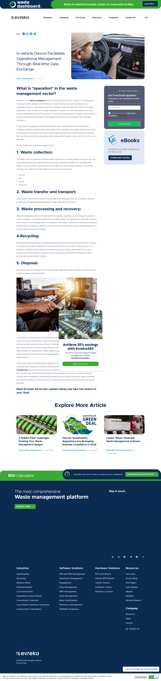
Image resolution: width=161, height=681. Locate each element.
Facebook (143, 557)
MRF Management (68, 592)
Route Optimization (24, 78)
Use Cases (80, 18)
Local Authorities (25, 592)
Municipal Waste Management (119, 450)
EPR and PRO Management (72, 574)
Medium (119, 557)
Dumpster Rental (24, 587)
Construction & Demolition (29, 609)
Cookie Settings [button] (140, 677)
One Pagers (131, 583)
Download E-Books (120, 158)
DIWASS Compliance (69, 609)
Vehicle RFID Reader (104, 578)
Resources (97, 18)
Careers (129, 623)
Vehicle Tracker (102, 583)
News (128, 619)
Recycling (21, 578)
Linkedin (112, 557)
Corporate (113, 18)
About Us (130, 614)
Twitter (131, 557)
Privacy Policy (21, 663)
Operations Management (71, 578)
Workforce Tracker (104, 592)
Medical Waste (23, 583)
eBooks (129, 592)
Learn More (149, 4)
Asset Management (68, 596)
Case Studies (132, 587)
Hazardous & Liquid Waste (29, 596)
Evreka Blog (131, 578)
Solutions (47, 18)
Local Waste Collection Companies (33, 605)
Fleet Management (68, 587)
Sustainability (23, 574)
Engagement (65, 583)
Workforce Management (70, 605)
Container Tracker (103, 587)
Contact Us (130, 18)
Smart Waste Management (30, 450)
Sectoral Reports (133, 600)
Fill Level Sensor (103, 574)
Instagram (125, 557)
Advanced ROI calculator (140, 474)
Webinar (130, 596)
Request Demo (23, 506)
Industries (64, 18)
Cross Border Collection (28, 600)
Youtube (137, 557)
